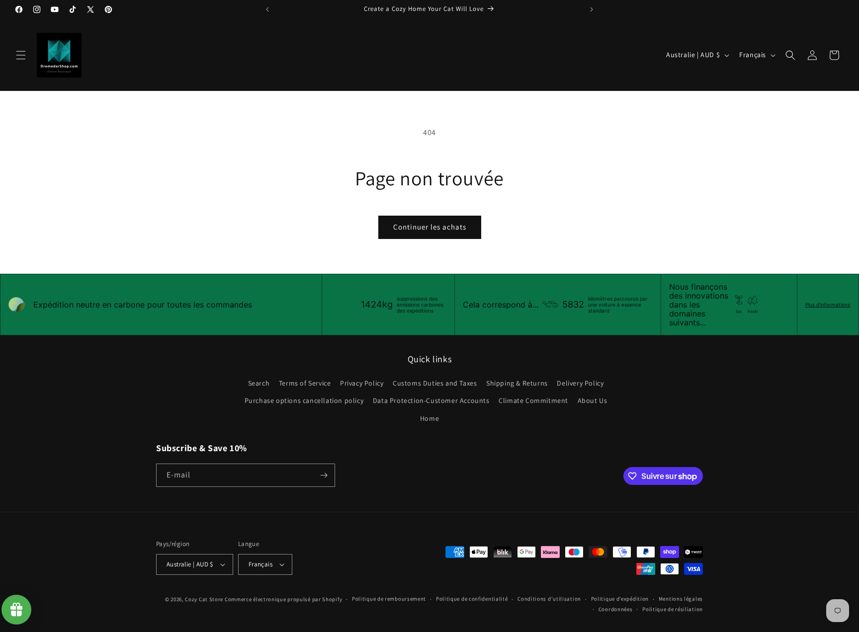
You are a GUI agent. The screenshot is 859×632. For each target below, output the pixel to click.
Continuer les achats (429, 227)
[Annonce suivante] (591, 9)
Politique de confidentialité (472, 598)
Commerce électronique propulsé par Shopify (283, 599)
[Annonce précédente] (267, 9)
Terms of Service (305, 383)
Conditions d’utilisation (549, 598)
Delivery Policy (580, 383)
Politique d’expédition (620, 598)
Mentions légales (681, 598)
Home (429, 418)
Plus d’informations (827, 305)
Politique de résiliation (672, 609)
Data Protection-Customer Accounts (431, 400)
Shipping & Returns (517, 383)
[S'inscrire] (324, 475)
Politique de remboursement (389, 598)
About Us (592, 400)
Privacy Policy (361, 383)
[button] (21, 55)
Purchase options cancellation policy (304, 400)
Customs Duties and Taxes (435, 383)
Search (259, 383)
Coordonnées (616, 609)
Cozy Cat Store (204, 599)
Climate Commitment (533, 400)
